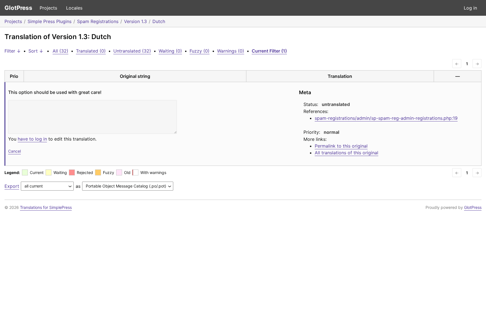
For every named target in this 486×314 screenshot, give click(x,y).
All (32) (60, 51)
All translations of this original (346, 152)
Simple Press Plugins (49, 21)
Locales (74, 8)
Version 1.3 (135, 21)
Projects (48, 8)
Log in (470, 8)
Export (11, 186)
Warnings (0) (230, 51)
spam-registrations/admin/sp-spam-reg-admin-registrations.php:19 (386, 118)
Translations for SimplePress (46, 207)
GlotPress (18, 7)
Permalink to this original (341, 146)
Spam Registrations (97, 21)
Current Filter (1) (269, 51)
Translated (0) (91, 51)
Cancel (14, 151)
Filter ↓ (12, 51)
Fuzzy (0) (200, 51)
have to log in (32, 139)
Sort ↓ (35, 51)
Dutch (158, 21)
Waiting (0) (170, 51)
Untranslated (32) (132, 51)
